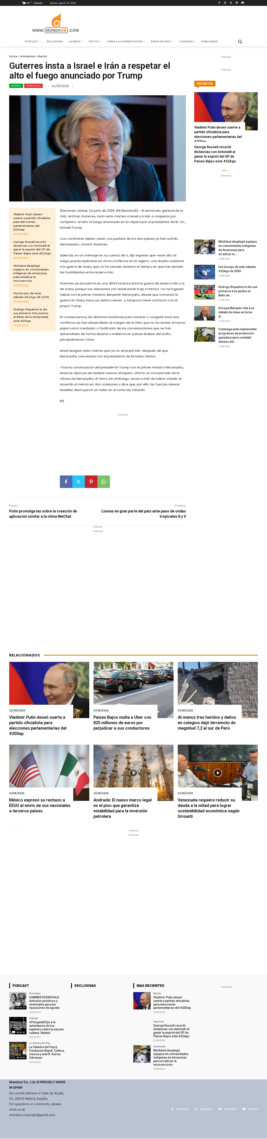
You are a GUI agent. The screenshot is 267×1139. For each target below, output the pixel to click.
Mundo (42, 56)
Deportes (158, 1021)
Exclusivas (34, 993)
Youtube (253, 1109)
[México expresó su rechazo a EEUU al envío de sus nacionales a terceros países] (49, 773)
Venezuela (33, 85)
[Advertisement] (123, 446)
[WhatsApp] (103, 481)
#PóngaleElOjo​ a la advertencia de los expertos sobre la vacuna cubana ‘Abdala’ (46, 1027)
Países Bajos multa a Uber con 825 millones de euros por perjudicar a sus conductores (122, 723)
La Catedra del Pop (39, 1043)
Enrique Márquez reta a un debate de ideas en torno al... (236, 312)
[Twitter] (231, 3)
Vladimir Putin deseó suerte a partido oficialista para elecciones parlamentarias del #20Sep (31, 222)
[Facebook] (219, 3)
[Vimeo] (236, 3)
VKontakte (230, 1109)
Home (13, 56)
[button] (240, 41)
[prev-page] (11, 825)
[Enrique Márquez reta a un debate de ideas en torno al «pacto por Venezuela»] (204, 313)
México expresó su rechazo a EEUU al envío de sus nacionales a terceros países (40, 805)
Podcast (33, 1018)
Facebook (182, 1109)
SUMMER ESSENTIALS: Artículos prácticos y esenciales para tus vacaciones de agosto (44, 1002)
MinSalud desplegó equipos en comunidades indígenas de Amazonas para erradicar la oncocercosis (31, 273)
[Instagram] (225, 3)
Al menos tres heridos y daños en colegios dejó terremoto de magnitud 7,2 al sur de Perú (207, 723)
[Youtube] (242, 3)
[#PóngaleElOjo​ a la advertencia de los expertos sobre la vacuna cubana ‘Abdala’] (17, 1025)
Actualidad (27, 56)
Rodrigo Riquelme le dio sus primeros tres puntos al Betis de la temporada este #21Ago (30, 315)
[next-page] (18, 825)
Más (224, 170)
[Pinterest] (91, 481)
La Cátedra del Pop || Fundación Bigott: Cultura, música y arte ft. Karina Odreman (46, 1052)
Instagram (206, 1109)
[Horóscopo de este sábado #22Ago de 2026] (204, 272)
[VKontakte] (219, 1109)
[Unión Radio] (55, 23)
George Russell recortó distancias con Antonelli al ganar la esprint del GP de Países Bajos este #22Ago (32, 247)
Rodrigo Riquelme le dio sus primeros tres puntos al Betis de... (238, 291)
